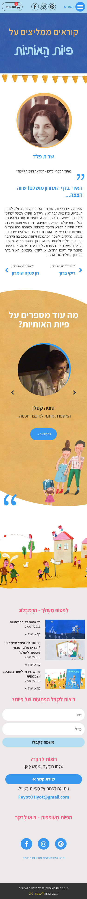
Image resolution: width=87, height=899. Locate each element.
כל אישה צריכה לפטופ (25, 622)
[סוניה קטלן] (43, 370)
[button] (80, 7)
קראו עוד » (33, 634)
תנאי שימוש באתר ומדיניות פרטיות (43, 858)
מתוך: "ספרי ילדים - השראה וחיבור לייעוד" (43, 171)
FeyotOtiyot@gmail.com (43, 797)
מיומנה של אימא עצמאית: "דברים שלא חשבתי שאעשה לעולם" (22, 648)
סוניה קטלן (43, 408)
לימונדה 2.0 (36, 893)
